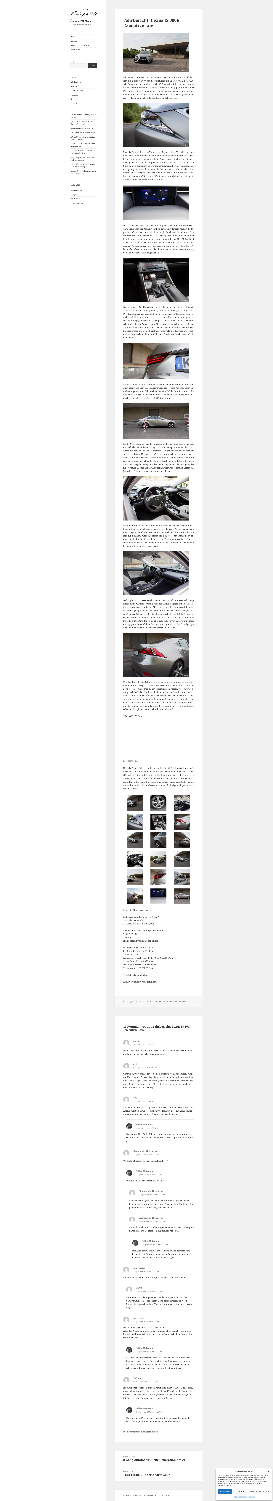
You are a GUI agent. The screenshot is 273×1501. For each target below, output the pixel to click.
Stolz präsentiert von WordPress (157, 1495)
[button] (269, 1471)
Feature (73, 86)
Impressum (251, 1497)
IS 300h (153, 334)
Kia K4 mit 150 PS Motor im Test (83, 132)
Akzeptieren (225, 1491)
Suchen (73, 62)
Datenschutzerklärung (240, 1497)
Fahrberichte (75, 82)
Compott (73, 194)
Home (72, 36)
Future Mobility (76, 90)
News (72, 99)
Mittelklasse (182, 1001)
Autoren (73, 41)
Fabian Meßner (148, 1001)
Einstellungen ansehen (259, 1491)
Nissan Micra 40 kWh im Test (82, 128)
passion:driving (76, 203)
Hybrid (174, 1001)
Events (73, 78)
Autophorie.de (80, 20)
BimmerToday (76, 190)
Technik (73, 103)
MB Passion (75, 199)
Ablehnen (239, 1491)
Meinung (74, 95)
